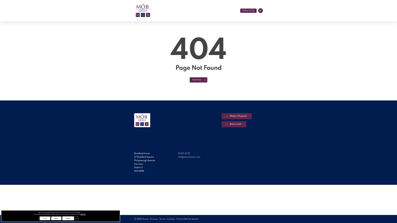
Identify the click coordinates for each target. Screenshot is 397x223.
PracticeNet (182, 219)
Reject (56, 218)
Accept (45, 218)
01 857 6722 (184, 154)
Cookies (171, 219)
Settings (68, 218)
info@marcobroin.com (189, 157)
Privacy (154, 219)
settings (83, 214)
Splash (195, 219)
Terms (162, 219)
